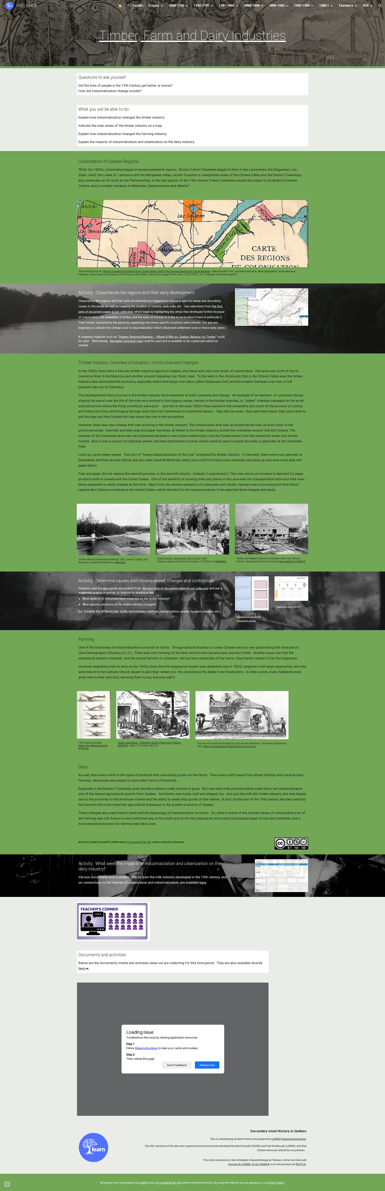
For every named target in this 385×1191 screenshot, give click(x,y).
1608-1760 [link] (176, 5)
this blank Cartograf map (126, 341)
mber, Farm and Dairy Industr (189, 35)
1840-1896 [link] (251, 5)
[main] (192, 34)
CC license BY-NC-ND (138, 842)
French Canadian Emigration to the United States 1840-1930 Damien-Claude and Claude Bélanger (157, 271)
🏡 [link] (120, 5)
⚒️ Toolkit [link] (135, 5)
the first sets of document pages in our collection (175, 588)
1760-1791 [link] (201, 5)
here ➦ (83, 968)
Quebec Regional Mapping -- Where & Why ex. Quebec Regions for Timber (167, 337)
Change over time (284, 607)
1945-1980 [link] (302, 5)
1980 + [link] (324, 5)
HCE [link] (366, 5)
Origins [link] (153, 5)
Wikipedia (120, 562)
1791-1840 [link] (226, 5)
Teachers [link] (345, 5)
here (203, 882)
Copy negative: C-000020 (291, 561)
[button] (380, 5)
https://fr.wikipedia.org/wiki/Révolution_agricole (229, 746)
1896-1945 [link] (277, 5)
